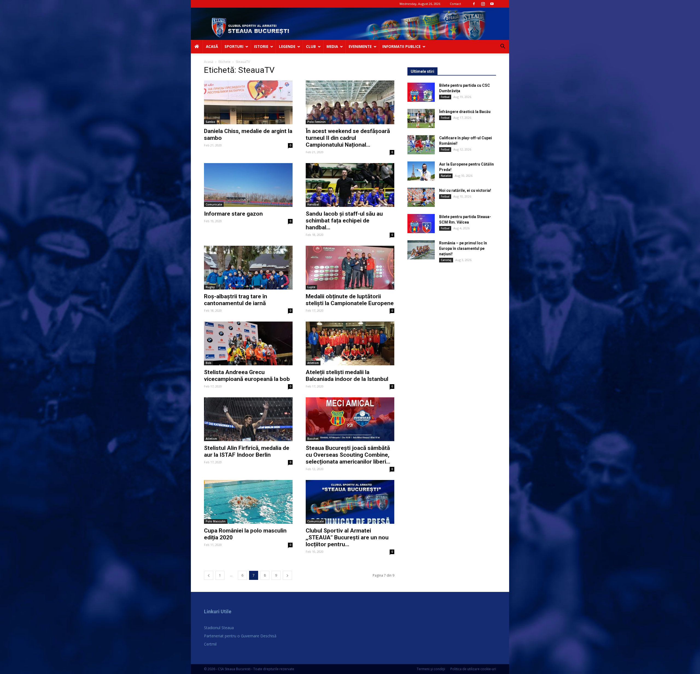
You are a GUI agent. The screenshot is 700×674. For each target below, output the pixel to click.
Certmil (210, 644)
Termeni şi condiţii (431, 669)
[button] (502, 47)
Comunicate (214, 204)
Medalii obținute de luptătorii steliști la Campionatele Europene (350, 299)
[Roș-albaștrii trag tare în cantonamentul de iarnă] (248, 268)
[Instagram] (483, 4)
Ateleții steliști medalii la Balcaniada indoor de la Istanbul (347, 375)
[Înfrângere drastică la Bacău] (421, 118)
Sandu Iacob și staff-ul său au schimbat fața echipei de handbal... (344, 220)
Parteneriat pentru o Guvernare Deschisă (240, 635)
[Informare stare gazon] (248, 185)
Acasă (208, 61)
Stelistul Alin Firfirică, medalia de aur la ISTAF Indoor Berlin (246, 451)
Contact (455, 4)
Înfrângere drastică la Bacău (465, 111)
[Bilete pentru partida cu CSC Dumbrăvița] (421, 92)
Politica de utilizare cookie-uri (473, 669)
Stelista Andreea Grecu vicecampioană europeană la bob (247, 375)
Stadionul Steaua (219, 627)
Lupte (311, 287)
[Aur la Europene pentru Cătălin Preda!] (421, 171)
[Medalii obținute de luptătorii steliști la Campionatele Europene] (350, 268)
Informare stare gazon (233, 213)
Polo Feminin (316, 122)
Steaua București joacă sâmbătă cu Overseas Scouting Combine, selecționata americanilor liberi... (348, 455)
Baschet (313, 439)
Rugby (210, 287)
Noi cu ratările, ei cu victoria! (465, 190)
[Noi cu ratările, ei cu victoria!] (421, 197)
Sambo (210, 122)
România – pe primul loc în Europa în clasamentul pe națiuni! (463, 248)
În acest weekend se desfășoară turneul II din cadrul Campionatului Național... (348, 138)
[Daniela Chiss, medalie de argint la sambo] (248, 102)
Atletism (313, 363)
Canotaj (446, 260)
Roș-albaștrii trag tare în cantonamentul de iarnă (235, 299)
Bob (208, 363)
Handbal (313, 204)
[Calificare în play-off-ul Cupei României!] (421, 144)
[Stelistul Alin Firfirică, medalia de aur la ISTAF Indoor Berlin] (248, 419)
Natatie (446, 176)
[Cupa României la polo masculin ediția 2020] (248, 502)
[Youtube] (492, 4)
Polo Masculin (216, 521)
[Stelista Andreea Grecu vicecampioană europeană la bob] (248, 343)
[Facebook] (474, 4)
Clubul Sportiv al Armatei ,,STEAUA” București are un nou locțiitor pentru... (347, 537)
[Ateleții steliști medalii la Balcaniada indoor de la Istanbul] (350, 343)
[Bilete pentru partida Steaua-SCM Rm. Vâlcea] (421, 223)
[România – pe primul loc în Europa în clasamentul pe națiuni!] (421, 249)
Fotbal (445, 97)
